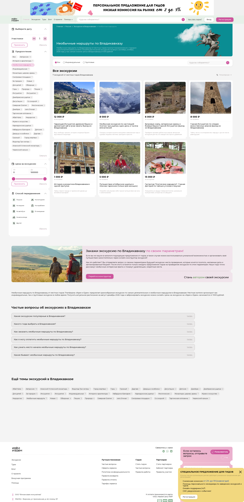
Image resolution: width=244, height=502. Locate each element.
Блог (50, 19)
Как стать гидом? (195, 19)
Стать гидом (141, 464)
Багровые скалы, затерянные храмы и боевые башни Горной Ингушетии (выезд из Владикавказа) (164, 126)
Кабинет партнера (164, 468)
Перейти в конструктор (100, 276)
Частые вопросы (109, 464)
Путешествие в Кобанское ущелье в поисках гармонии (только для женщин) (119, 185)
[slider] (13, 179)
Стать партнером (164, 464)
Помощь (67, 19)
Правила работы (142, 472)
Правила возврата (110, 476)
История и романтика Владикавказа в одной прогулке (71, 185)
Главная (26, 19)
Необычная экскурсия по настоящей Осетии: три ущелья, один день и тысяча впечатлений (119, 126)
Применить (19, 45)
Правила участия (164, 472)
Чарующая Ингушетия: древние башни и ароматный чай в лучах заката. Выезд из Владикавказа (73, 126)
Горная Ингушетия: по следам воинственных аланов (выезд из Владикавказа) (205, 126)
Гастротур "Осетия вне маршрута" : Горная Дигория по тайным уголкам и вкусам (165, 185)
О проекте (58, 19)
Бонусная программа (21, 478)
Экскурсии (35, 19)
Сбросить (43, 45)
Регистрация (225, 19)
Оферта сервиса (109, 468)
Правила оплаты (109, 480)
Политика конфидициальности (116, 472)
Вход (209, 19)
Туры (44, 19)
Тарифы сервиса (109, 484)
